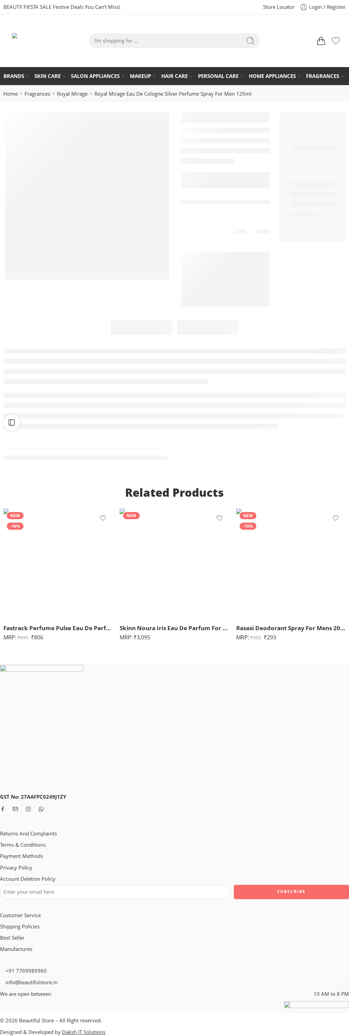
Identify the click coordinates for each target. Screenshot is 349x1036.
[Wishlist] (103, 518)
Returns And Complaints (28, 833)
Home (10, 94)
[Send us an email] (15, 809)
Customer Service (20, 915)
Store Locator (278, 7)
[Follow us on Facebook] (2, 809)
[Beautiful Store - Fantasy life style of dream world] (22, 41)
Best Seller (12, 938)
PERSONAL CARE (218, 76)
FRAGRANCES (322, 76)
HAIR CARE (174, 76)
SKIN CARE (47, 76)
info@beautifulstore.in (31, 982)
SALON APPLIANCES (95, 76)
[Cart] (321, 41)
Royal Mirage (72, 94)
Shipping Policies (20, 926)
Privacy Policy (16, 867)
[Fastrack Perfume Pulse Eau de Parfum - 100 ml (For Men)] (58, 563)
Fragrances (37, 94)
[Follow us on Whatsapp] (41, 809)
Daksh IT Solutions (83, 1032)
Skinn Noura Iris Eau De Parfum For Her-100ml (174, 628)
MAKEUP (140, 76)
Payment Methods (21, 856)
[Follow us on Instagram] (28, 809)
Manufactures (16, 949)
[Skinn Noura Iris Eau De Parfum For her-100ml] (174, 563)
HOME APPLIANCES (272, 76)
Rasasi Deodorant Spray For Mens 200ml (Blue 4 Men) (291, 628)
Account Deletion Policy (28, 879)
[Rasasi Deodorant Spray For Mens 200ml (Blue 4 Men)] (291, 563)
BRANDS (13, 76)
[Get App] (227, 7)
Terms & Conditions (23, 845)
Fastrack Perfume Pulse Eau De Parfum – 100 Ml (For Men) (58, 628)
